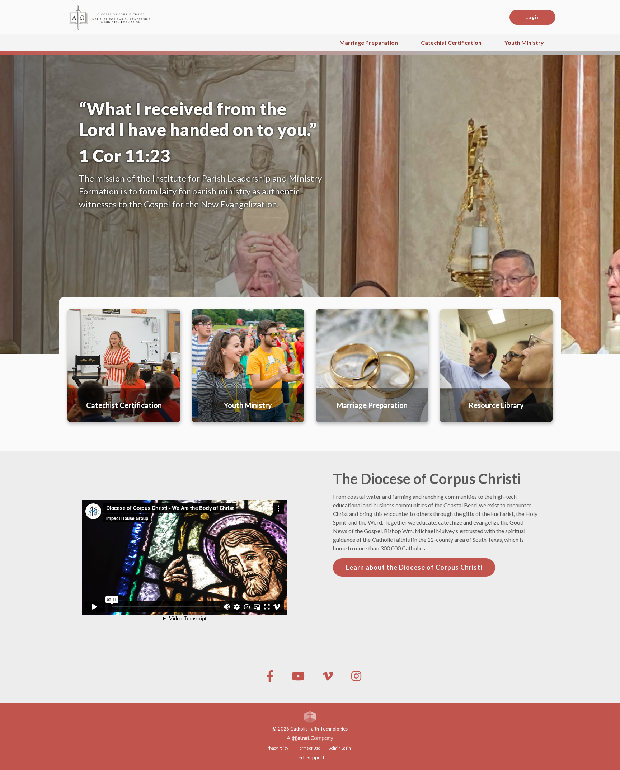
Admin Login (340, 748)
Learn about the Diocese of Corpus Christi (414, 567)
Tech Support (310, 757)
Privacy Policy (276, 748)
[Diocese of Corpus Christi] (116, 16)
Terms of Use (308, 748)
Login (532, 17)
